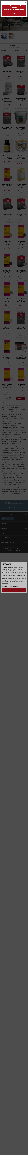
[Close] (25, 3)
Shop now (15, 13)
